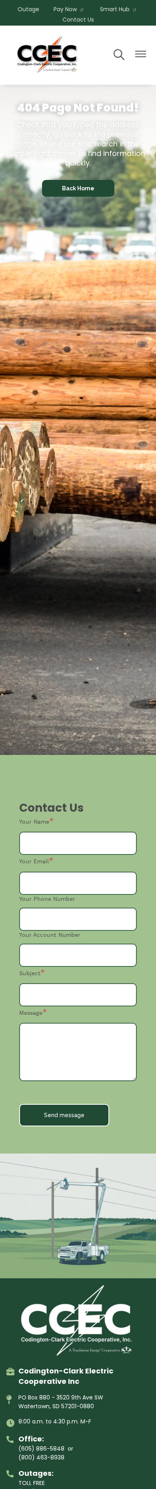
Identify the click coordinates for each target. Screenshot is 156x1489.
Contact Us (78, 20)
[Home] (48, 55)
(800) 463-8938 (41, 1457)
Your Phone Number (47, 899)
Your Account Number (49, 935)
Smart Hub (115, 9)
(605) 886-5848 (41, 1449)
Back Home (78, 188)
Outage (28, 9)
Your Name (34, 822)
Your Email (34, 861)
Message (30, 1013)
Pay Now (65, 9)
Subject (29, 973)
